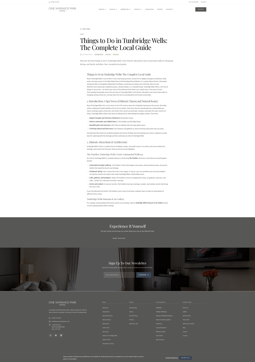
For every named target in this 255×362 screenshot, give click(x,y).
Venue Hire (186, 320)
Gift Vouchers (193, 2)
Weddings (125, 9)
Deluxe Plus (105, 324)
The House (105, 332)
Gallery (185, 312)
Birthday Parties (160, 332)
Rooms (101, 9)
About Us (185, 308)
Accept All (185, 358)
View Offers (137, 238)
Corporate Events (161, 328)
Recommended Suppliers (163, 320)
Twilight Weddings (161, 312)
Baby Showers (160, 339)
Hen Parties (159, 335)
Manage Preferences (172, 358)
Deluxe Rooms (106, 320)
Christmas (149, 9)
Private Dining (133, 316)
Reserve (201, 9)
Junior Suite (105, 328)
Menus (131, 312)
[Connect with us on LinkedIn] (61, 335)
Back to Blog (86, 29)
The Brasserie (133, 308)
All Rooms (105, 308)
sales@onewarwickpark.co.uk (61, 321)
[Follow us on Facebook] (56, 335)
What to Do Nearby (188, 324)
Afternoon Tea (133, 324)
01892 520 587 (55, 2)
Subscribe (142, 275)
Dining (112, 9)
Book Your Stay (119, 238)
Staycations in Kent (108, 343)
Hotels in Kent (106, 339)
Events (137, 9)
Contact (203, 2)
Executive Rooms (107, 316)
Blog (184, 328)
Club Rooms (106, 312)
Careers (185, 332)
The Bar (131, 320)
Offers (160, 9)
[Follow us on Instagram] (50, 335)
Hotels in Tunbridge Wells (109, 335)
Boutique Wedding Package (164, 316)
